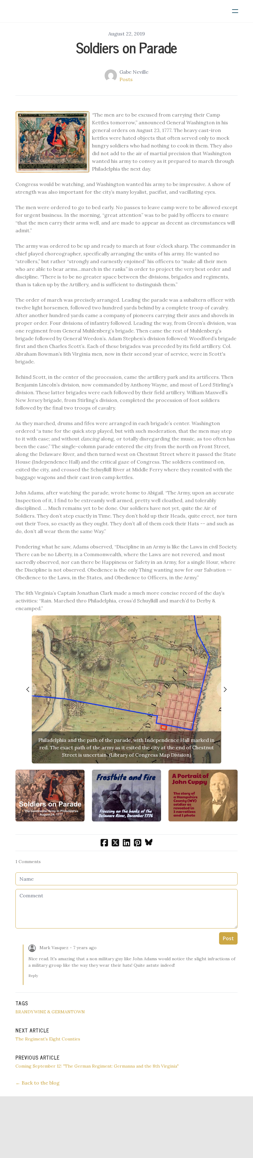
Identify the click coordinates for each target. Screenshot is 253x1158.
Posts (126, 79)
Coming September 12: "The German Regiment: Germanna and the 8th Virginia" (97, 1066)
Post (228, 938)
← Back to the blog (37, 1083)
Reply (33, 975)
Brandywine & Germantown (50, 1012)
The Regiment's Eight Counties (47, 1039)
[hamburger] (235, 11)
